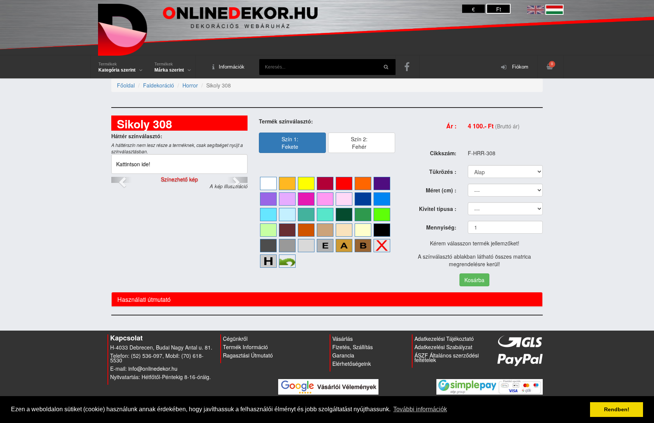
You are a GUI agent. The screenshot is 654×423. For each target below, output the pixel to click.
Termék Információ (245, 347)
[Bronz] (362, 245)
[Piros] (344, 183)
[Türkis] (306, 214)
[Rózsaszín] (325, 199)
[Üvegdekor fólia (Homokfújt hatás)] (268, 261)
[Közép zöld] (362, 214)
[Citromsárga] (306, 183)
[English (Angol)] (535, 9)
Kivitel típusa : (437, 208)
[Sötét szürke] (268, 245)
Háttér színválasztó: (136, 136)
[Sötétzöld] (344, 214)
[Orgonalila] (287, 199)
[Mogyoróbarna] (306, 230)
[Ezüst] (325, 245)
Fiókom (519, 67)
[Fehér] (268, 183)
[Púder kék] (287, 214)
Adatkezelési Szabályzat (443, 347)
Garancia (343, 355)
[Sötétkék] (362, 199)
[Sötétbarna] (287, 230)
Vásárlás (342, 338)
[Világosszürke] (306, 245)
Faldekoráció (158, 85)
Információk (231, 67)
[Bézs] (344, 230)
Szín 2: (359, 142)
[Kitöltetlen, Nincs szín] (381, 245)
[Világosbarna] (325, 230)
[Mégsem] (287, 261)
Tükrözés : (442, 171)
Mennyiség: (441, 227)
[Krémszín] (362, 230)
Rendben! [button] (616, 409)
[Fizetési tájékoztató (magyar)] (489, 386)
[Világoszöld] (381, 214)
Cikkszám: (443, 153)
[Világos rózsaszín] (344, 199)
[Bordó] (325, 183)
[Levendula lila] (268, 199)
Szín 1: (290, 142)
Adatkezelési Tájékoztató (444, 338)
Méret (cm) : (441, 190)
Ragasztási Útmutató (248, 355)
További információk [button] (420, 409)
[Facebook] (408, 67)
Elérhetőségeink (351, 363)
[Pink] (306, 199)
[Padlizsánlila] (381, 183)
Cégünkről (235, 338)
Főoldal (126, 85)
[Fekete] (381, 230)
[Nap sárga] (287, 183)
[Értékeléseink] (328, 386)
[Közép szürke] (287, 245)
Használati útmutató (144, 299)
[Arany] (344, 245)
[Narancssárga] (362, 183)
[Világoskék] (268, 214)
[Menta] (325, 214)
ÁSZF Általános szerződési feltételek (446, 357)
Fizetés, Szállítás (352, 347)
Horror (190, 85)
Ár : (451, 126)
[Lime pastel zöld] (268, 230)
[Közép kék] (381, 199)
